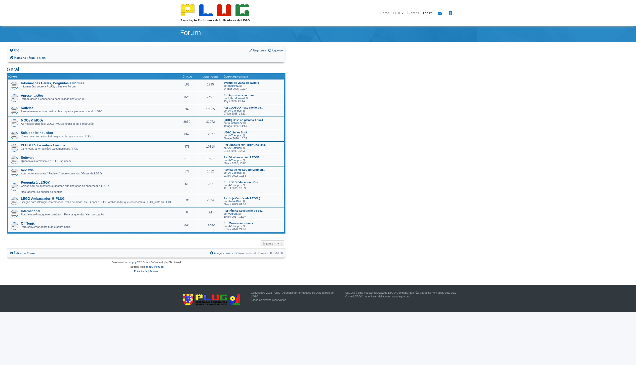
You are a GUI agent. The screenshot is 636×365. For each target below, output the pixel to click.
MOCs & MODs (32, 120)
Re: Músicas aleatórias (238, 223)
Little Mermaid (236, 98)
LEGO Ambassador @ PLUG (43, 199)
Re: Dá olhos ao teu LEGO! (241, 157)
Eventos (413, 13)
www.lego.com (400, 296)
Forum (428, 13)
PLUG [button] (397, 13)
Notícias (27, 108)
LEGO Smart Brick (235, 132)
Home (384, 13)
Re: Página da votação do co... (243, 210)
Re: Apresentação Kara (239, 95)
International (30, 211)
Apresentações (32, 95)
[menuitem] (14, 50)
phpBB (136, 262)
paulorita (233, 85)
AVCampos (235, 110)
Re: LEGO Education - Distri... (243, 182)
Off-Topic (28, 223)
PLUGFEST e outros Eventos (43, 145)
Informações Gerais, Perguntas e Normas (52, 83)
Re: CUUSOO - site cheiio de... (243, 107)
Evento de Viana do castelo (241, 82)
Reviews (27, 170)
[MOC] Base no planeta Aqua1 (243, 120)
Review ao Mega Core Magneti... (244, 169)
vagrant (233, 213)
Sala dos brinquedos (37, 133)
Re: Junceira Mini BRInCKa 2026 (245, 144)
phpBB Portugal (155, 266)
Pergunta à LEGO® (35, 182)
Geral (13, 69)
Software (27, 158)
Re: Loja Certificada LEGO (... (243, 198)
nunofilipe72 (235, 123)
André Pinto (235, 201)
